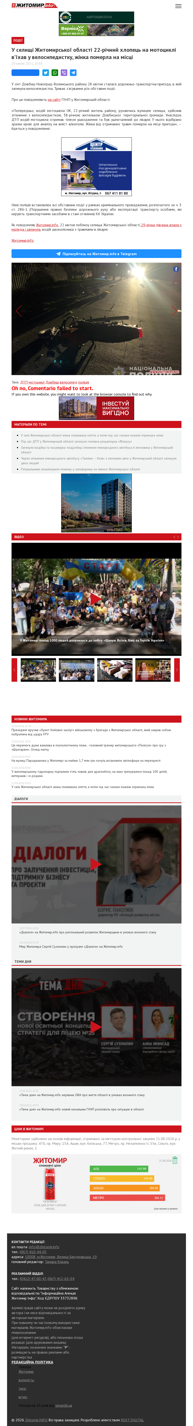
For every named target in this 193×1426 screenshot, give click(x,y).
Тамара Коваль (57, 1261)
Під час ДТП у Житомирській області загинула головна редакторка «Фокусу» (76, 441)
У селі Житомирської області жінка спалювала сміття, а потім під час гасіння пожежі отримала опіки (92, 435)
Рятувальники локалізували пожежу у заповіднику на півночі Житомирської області (80, 469)
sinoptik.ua (63, 1405)
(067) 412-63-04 (61, 1278)
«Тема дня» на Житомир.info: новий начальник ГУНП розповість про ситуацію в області (81, 1109)
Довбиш (52, 382)
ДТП (24, 382)
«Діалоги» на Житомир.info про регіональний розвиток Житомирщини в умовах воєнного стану (87, 932)
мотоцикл (36, 382)
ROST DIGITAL (132, 1420)
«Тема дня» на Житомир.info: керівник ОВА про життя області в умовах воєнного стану (82, 1095)
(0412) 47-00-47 (33, 1278)
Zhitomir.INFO (36, 1420)
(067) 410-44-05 (33, 1251)
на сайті (54, 99)
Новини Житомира (30, 719)
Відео (19, 537)
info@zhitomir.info (44, 1246)
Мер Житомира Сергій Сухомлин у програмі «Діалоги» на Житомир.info (71, 946)
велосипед (68, 382)
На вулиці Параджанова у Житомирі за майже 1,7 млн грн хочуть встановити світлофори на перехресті (86, 760)
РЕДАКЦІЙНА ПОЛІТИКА (32, 1362)
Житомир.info (47, 224)
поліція (83, 382)
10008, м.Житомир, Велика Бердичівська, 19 (61, 1256)
